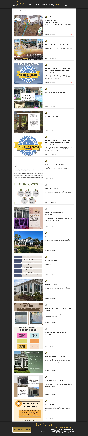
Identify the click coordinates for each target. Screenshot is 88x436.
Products (27, 10)
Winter (21, 10)
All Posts (15, 10)
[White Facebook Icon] (41, 432)
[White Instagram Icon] (44, 432)
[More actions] (71, 17)
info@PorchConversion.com (59, 431)
